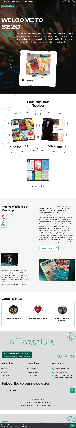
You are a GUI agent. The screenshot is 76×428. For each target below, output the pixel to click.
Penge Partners (33, 372)
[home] (8, 6)
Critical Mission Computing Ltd (42, 405)
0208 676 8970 (11, 1)
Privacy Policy (31, 402)
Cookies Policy (44, 402)
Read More (47, 248)
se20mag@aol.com (29, 1)
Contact (27, 80)
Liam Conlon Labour (62, 319)
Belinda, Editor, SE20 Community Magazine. (64, 376)
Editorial (4, 372)
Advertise (5, 375)
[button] (73, 6)
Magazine (5, 369)
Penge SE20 (14, 318)
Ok (72, 425)
